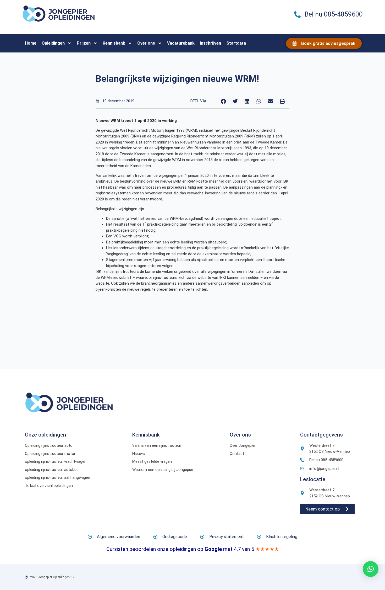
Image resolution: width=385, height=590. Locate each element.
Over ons (146, 43)
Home (30, 43)
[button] (223, 101)
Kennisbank (114, 43)
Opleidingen (53, 43)
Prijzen (84, 43)
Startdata (236, 43)
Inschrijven (210, 43)
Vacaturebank (181, 43)
